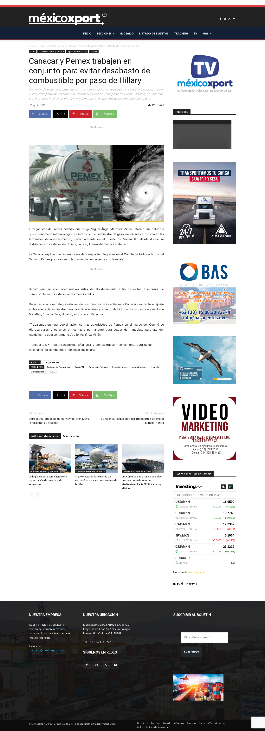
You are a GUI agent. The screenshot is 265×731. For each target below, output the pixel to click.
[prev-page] (31, 496)
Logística (156, 367)
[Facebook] (220, 19)
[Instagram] (225, 19)
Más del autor (71, 436)
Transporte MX (51, 362)
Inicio (32, 46)
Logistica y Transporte (77, 51)
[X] (229, 19)
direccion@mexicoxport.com (47, 650)
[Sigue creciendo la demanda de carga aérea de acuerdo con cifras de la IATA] (96, 458)
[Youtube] (234, 19)
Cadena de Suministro (59, 367)
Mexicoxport (37, 371)
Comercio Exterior (98, 367)
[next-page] (37, 496)
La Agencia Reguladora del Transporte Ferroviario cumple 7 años (132, 421)
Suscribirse (191, 651)
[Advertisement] (96, 135)
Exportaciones (119, 367)
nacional (93, 51)
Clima (41, 46)
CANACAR (80, 367)
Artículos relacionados (44, 436)
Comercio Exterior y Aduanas (51, 51)
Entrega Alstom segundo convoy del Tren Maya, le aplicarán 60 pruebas (59, 421)
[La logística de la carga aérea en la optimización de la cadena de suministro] (50, 458)
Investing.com (196, 572)
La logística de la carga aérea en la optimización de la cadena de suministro (48, 480)
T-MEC (51, 371)
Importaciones (139, 367)
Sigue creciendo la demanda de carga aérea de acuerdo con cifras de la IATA (96, 480)
